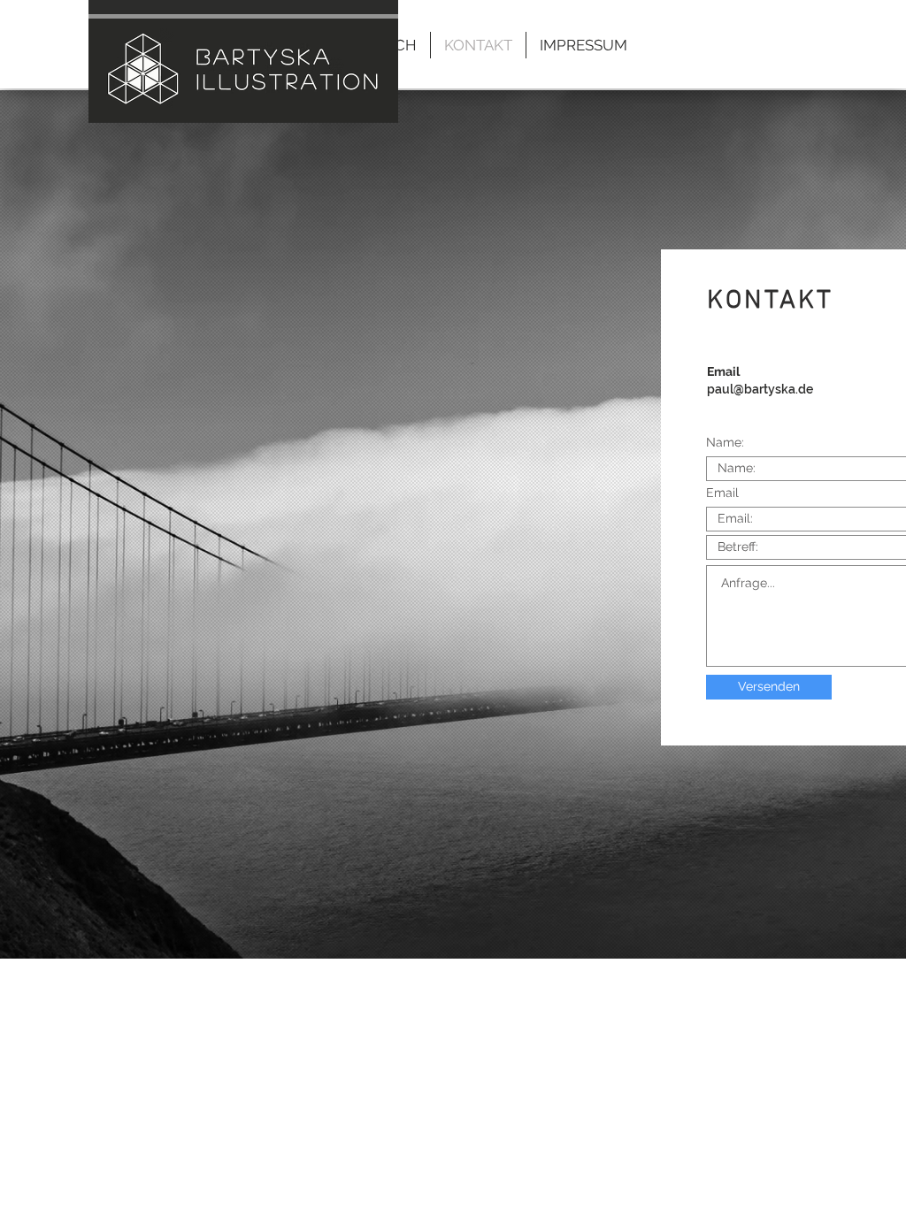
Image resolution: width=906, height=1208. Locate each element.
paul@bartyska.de (760, 389)
